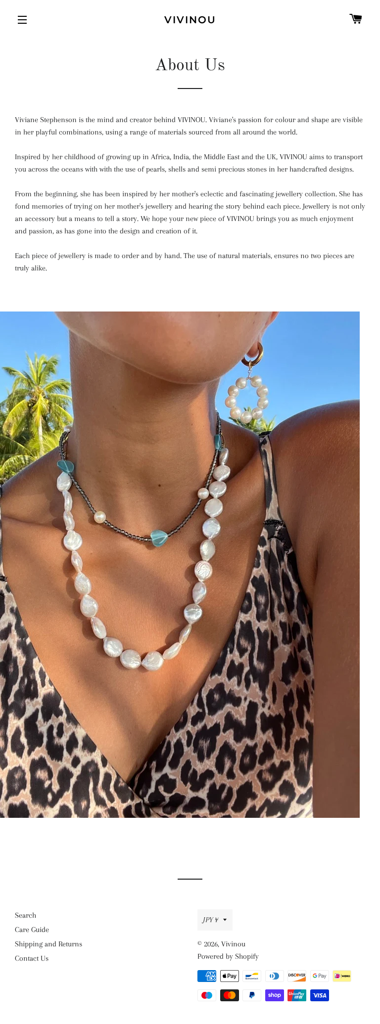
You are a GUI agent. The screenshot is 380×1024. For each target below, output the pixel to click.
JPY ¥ (210, 919)
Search (25, 915)
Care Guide (32, 929)
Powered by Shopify (228, 956)
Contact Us (31, 958)
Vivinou (190, 20)
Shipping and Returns (48, 943)
